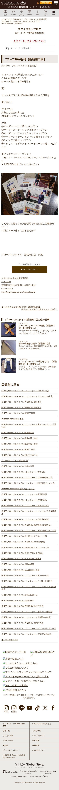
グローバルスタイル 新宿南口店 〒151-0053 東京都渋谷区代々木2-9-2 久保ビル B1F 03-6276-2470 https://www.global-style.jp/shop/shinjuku (18, 285)
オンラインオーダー (9, 640)
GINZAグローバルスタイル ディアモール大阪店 (21, 559)
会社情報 (35, 741)
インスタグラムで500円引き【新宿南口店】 (21, 307)
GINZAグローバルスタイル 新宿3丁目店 (18, 413)
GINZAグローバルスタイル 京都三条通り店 (19, 595)
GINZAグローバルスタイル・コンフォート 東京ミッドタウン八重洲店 (28, 425)
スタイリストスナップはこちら (29, 41)
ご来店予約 (36, 731)
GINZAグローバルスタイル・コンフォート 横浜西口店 (24, 494)
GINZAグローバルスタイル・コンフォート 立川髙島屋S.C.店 (26, 477)
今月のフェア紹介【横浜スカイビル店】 (39, 309)
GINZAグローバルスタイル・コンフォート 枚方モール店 (25, 575)
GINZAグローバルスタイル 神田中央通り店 (19, 455)
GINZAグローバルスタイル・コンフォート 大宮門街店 (24, 500)
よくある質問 (8, 736)
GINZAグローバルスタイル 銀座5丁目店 (18, 449)
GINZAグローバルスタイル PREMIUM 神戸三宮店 (22, 606)
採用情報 (35, 745)
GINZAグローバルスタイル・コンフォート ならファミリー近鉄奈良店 (28, 588)
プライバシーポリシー (11, 750)
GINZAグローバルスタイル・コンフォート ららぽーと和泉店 (26, 581)
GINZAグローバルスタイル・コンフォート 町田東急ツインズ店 (27, 483)
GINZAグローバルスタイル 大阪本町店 (17, 564)
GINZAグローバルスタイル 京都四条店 (17, 600)
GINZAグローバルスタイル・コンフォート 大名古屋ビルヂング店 (28, 530)
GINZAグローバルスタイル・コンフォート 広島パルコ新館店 (26, 612)
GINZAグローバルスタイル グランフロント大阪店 (22, 553)
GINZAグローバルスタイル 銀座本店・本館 (19, 438)
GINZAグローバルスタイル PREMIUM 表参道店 (21, 408)
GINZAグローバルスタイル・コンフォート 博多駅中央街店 (26, 617)
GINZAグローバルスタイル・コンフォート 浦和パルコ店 (25, 505)
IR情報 (5, 745)
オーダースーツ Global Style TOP (14, 725)
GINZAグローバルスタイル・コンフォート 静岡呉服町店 (25, 519)
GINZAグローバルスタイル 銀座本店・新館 (19, 444)
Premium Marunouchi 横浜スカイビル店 (18, 489)
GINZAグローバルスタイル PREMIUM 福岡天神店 (22, 623)
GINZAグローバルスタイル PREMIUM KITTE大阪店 (23, 542)
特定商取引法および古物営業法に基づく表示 (14, 756)
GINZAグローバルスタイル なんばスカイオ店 (20, 570)
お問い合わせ (8, 741)
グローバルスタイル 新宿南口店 (14, 461)
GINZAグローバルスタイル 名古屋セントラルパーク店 (24, 536)
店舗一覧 (6, 731)
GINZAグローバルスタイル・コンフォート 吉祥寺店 (23, 472)
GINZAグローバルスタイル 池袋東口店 (17, 466)
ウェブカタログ (38, 736)
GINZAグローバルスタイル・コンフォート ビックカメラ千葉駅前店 (28, 512)
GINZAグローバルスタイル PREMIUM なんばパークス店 (25, 547)
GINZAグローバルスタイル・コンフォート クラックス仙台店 (26, 396)
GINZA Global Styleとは (41, 724)
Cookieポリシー (38, 750)
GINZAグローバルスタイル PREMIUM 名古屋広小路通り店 (26, 525)
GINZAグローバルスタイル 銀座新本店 (17, 433)
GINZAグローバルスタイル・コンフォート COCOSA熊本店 (26, 634)
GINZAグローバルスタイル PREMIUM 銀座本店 (21, 402)
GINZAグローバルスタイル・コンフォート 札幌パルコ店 (25, 391)
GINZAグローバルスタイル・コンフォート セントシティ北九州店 (28, 628)
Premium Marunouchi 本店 (12, 419)
